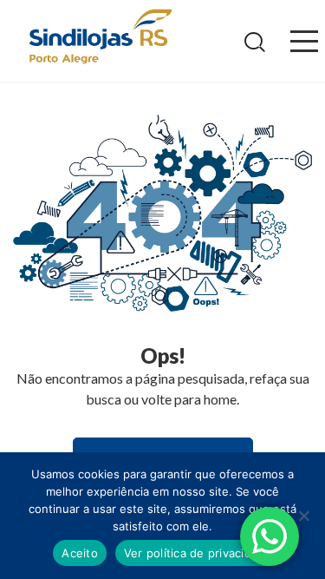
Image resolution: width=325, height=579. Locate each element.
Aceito (80, 553)
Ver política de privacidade (198, 553)
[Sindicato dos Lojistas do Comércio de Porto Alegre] (99, 38)
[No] (303, 515)
